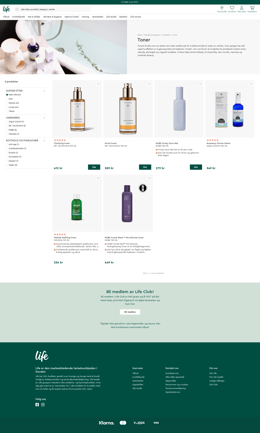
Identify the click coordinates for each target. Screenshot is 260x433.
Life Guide (137, 388)
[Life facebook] (37, 408)
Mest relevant (15, 95)
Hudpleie (166, 35)
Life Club (213, 385)
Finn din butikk (216, 377)
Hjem (140, 35)
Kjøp (94, 167)
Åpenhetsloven (173, 392)
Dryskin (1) (13, 153)
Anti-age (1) (14, 144)
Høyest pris (14, 103)
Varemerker (137, 381)
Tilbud (11, 111)
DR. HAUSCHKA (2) (17, 126)
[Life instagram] (43, 408)
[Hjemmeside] (6, 9)
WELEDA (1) (14, 134)
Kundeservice (172, 373)
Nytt (11, 99)
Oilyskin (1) (13, 161)
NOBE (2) (13, 130)
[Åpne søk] (53, 9)
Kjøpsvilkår (171, 381)
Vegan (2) (13, 165)
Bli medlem (130, 312)
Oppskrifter (137, 385)
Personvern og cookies (177, 385)
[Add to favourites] (98, 84)
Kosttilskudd (138, 377)
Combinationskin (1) (17, 148)
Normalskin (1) (15, 157)
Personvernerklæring (176, 388)
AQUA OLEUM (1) (16, 122)
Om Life (213, 373)
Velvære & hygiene (152, 35)
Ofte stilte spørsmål (175, 377)
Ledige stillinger (216, 381)
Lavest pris (14, 107)
